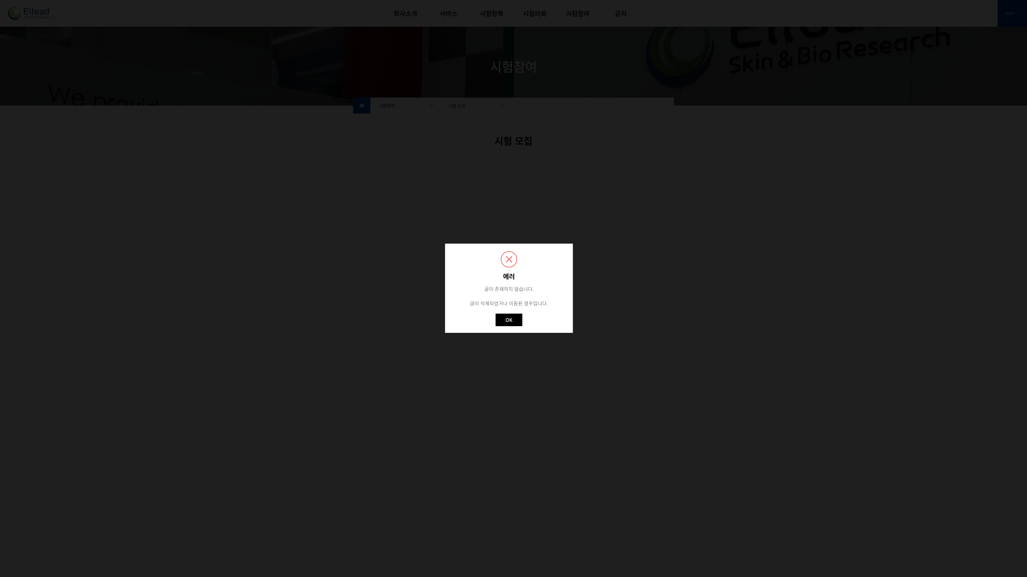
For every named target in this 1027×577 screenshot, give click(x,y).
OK (508, 319)
